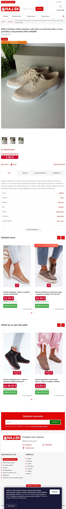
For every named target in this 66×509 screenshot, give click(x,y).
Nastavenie (11, 506)
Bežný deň (60, 216)
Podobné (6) (56, 173)
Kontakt (5, 468)
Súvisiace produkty (40, 173)
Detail (13, 306)
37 (17, 285)
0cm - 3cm (60, 221)
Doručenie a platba (8, 465)
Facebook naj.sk (29, 448)
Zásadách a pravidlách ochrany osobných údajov (25, 496)
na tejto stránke (40, 494)
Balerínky (29, 461)
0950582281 (48, 445)
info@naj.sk (28, 445)
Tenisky (29, 458)
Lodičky (29, 463)
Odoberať (55, 422)
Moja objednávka (7, 470)
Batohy (29, 473)
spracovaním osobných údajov (39, 426)
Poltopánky (30, 466)
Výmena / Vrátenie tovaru (9, 473)
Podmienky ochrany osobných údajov (13, 478)
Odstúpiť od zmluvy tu (8, 2)
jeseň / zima (60, 212)
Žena (62, 198)
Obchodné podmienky (9, 463)
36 (15, 372)
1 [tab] (31, 399)
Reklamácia (6, 475)
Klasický (61, 207)
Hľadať (39, 9)
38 (19, 372)
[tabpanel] (17, 276)
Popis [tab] (9, 173)
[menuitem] (5, 16)
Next (63, 237)
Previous (59, 237)
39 (49, 285)
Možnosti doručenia (9, 149)
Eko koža (61, 202)
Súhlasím (55, 492)
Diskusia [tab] (25, 173)
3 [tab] (34, 399)
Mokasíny (29, 468)
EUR (60, 2)
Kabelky (29, 471)
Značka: (59, 164)
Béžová (61, 193)
